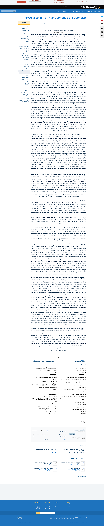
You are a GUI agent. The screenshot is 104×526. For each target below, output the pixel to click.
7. (85, 377)
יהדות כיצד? (97, 11)
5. (85, 374)
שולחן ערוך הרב (37, 507)
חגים (49, 503)
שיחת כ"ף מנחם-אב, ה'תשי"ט (76, 452)
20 (53, 166)
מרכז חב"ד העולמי (48, 517)
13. (85, 391)
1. (85, 367)
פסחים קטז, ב (81, 374)
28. (56, 372)
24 (44, 182)
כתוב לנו (19, 522)
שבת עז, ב (54, 379)
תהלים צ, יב (51, 408)
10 (65, 93)
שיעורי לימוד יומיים (57, 506)
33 (39, 229)
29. (56, 374)
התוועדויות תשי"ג (62, 436)
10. (85, 385)
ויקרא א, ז (41, 370)
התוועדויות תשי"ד (62, 438)
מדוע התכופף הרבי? (75, 468)
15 (68, 123)
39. (56, 394)
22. (85, 411)
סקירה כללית (38, 503)
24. (85, 415)
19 (70, 157)
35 (41, 243)
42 (73, 283)
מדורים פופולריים (78, 11)
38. (56, 393)
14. (85, 393)
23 (73, 180)
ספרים (84, 15)
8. (85, 379)
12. (85, 389)
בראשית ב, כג (53, 374)
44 (36, 285)
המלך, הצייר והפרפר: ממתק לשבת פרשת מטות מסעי (44, 462)
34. (56, 383)
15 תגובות (78, 466)
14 (67, 121)
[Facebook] (21, 518)
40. (56, 396)
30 (52, 206)
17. (85, 401)
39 (70, 267)
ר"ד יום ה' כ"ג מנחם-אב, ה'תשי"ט (75, 454)
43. (56, 403)
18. (85, 404)
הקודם (80, 22)
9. (85, 384)
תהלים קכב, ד (81, 404)
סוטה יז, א (54, 372)
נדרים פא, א (51, 410)
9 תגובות (44, 464)
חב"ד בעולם (38, 508)
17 (38, 140)
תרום (7, 7)
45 (46, 290)
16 (44, 134)
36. (56, 389)
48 (58, 313)
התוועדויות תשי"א (62, 433)
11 (53, 102)
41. (56, 398)
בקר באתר (46, 439)
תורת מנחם (69, 15)
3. (85, 370)
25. (56, 367)
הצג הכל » (53, 452)
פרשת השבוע (47, 508)
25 (74, 185)
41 (40, 271)
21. (85, 409)
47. (56, 413)
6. (85, 375)
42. (56, 401)
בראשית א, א (81, 385)
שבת (49, 506)
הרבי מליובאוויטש (37, 505)
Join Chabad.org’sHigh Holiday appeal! (58, 1)
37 (51, 254)
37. (56, 391)
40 (54, 269)
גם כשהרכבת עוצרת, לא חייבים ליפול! (43, 468)
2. (85, 368)
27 (49, 191)
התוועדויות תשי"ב (62, 434)
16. (85, 396)
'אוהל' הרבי (38, 506)
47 (47, 309)
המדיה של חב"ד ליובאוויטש (74, 522)
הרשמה (59, 507)
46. (56, 410)
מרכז (80, 522)
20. (85, 407)
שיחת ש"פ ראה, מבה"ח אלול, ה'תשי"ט (46, 451)
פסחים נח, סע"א (52, 393)
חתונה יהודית (47, 505)
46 (38, 303)
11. (85, 387)
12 (54, 104)
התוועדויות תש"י (62, 431)
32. (56, 379)
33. (56, 381)
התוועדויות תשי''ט (61, 15)
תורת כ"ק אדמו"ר (77, 15)
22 (42, 174)
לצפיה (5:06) (50, 464)
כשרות (49, 507)
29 (50, 201)
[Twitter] (19, 518)
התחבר (35, 7)
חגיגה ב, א (82, 413)
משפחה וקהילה (67, 11)
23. (85, 413)
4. (85, 372)
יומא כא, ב (54, 370)
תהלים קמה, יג (53, 375)
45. (56, 406)
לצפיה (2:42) (77, 470)
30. (56, 375)
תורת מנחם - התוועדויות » (79, 430)
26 (64, 187)
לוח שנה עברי (58, 505)
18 (46, 153)
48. (56, 415)
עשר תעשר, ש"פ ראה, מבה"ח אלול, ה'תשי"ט (45, 449)
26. (56, 368)
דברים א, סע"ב (53, 403)
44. (56, 405)
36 (65, 254)
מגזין (69, 506)
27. (56, 370)
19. (85, 406)
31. (56, 377)
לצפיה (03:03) (50, 470)
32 (59, 212)
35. (56, 387)
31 (80, 212)
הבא (43, 22)
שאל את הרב (24, 7)
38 (39, 254)
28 (64, 199)
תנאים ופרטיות (25, 522)
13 (74, 113)
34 (54, 239)
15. (85, 394)
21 (47, 168)
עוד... (65, 439)
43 (54, 285)
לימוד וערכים (88, 11)
